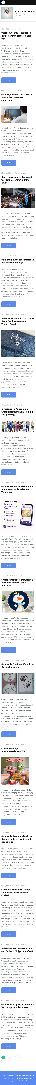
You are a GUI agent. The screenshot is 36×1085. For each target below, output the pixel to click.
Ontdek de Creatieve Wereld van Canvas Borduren (17, 665)
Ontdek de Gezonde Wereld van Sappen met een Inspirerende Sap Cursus (17, 839)
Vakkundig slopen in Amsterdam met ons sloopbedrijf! (18, 261)
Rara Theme (27, 1078)
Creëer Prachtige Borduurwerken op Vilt (13, 750)
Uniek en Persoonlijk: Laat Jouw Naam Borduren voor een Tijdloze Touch (18, 321)
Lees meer (8, 80)
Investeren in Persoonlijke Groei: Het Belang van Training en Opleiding (17, 411)
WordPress (26, 1081)
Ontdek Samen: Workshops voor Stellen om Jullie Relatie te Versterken (17, 489)
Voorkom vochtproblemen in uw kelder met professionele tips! (16, 35)
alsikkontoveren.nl (25, 11)
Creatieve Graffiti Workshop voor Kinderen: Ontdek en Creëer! (15, 892)
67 (18, 1057)
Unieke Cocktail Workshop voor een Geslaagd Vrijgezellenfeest (17, 950)
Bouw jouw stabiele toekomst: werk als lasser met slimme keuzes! (17, 180)
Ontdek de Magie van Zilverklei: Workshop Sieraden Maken (17, 1006)
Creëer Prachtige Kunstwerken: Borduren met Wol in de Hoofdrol (17, 582)
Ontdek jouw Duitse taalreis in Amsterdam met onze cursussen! (16, 97)
